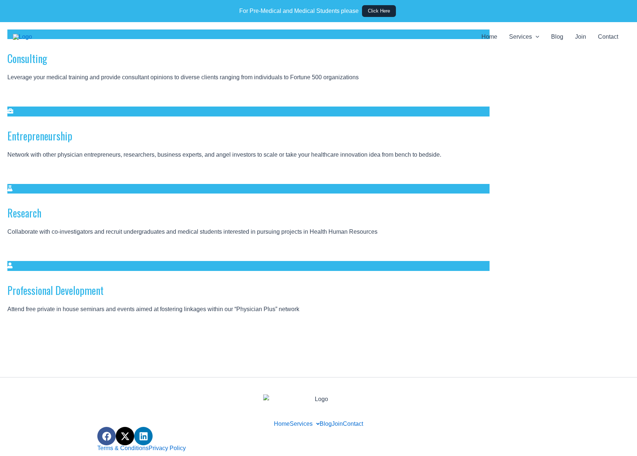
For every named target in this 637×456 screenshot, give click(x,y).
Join (580, 37)
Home (489, 37)
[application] (535, 37)
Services (520, 37)
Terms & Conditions (123, 448)
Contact (608, 37)
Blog (557, 37)
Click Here (379, 11)
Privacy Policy (167, 448)
